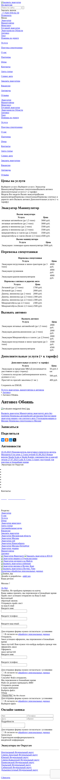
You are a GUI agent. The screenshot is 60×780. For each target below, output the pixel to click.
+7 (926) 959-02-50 (10, 13)
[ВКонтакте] (2, 440)
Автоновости (7, 506)
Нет (6, 588)
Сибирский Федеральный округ (18, 484)
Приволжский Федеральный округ (19, 479)
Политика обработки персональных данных (22, 571)
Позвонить (6, 15)
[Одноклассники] (6, 440)
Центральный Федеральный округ (19, 469)
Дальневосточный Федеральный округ (21, 487)
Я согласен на (27, 634)
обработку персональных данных (34, 634)
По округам (6, 5)
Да (2, 588)
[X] (14, 440)
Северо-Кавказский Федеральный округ (22, 477)
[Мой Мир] (10, 440)
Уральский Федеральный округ (17, 482)
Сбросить (5, 777)
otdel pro (27, 576)
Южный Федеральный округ (16, 474)
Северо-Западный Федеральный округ (21, 472)
